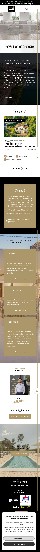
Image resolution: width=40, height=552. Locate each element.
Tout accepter (19, 544)
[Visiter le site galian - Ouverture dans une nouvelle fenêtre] (13, 496)
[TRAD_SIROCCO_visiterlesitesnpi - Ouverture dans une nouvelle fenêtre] (25, 496)
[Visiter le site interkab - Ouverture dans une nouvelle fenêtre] (21, 503)
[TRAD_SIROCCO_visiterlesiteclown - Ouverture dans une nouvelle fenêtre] (21, 510)
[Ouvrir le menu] (33, 8)
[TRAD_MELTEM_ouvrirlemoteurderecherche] (26, 9)
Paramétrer (18, 538)
